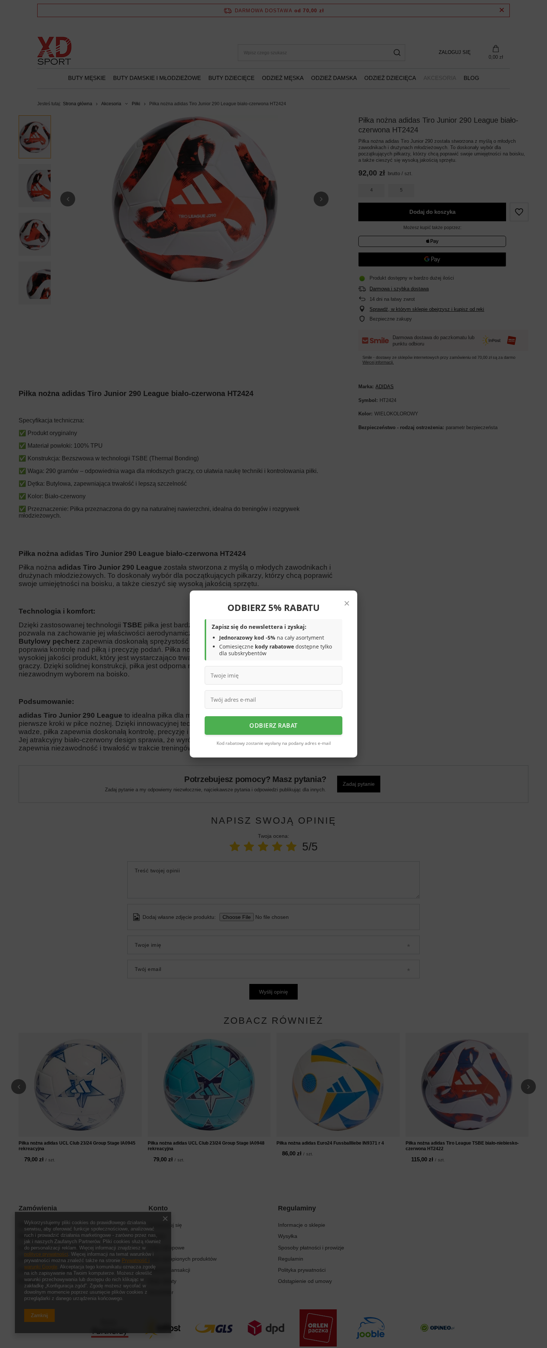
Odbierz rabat (273, 725)
